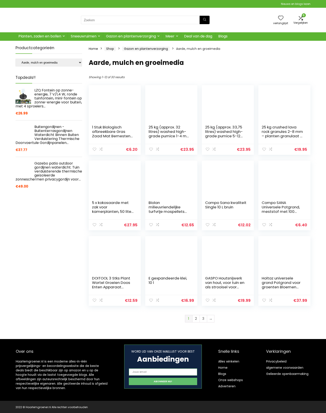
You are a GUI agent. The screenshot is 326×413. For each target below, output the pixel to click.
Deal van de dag (198, 36)
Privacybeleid (276, 361)
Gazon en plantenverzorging (131, 36)
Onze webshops (230, 380)
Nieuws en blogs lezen (295, 4)
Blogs (223, 36)
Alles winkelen (228, 361)
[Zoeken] (205, 20)
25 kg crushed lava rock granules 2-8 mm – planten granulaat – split (282, 133)
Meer (170, 36)
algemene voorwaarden (284, 367)
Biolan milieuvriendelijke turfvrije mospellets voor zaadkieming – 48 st (167, 211)
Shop (110, 49)
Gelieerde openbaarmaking (287, 374)
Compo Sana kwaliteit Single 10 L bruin (225, 205)
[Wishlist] (280, 18)
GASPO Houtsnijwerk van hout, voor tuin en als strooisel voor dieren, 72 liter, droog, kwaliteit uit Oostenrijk (225, 287)
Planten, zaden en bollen (39, 36)
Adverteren (227, 386)
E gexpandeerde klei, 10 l (168, 280)
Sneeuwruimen (83, 36)
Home (93, 49)
